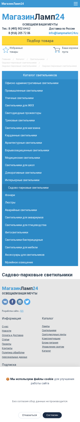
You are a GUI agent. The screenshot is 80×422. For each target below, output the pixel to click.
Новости (6, 330)
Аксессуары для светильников (24, 254)
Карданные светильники (21, 135)
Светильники (37, 59)
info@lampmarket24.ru (63, 33)
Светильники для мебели (21, 247)
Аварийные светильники (21, 210)
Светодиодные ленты (54, 334)
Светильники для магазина (22, 128)
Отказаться (29, 415)
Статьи (5, 339)
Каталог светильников (40, 75)
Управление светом (53, 346)
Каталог (20, 59)
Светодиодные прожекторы (23, 113)
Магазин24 (33, 19)
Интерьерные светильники (22, 180)
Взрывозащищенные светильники (27, 150)
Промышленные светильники (24, 90)
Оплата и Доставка (12, 335)
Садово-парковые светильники (19, 62)
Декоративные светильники (23, 172)
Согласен (52, 415)
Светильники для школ (20, 165)
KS (21, 311)
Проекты (6, 344)
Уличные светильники (19, 98)
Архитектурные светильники (23, 142)
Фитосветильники (16, 232)
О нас (5, 326)
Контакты (7, 348)
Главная (6, 59)
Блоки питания (50, 342)
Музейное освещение (19, 262)
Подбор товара (40, 40)
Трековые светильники (20, 120)
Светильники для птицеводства (25, 225)
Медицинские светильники (22, 157)
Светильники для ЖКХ (19, 105)
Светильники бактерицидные (24, 239)
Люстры (10, 202)
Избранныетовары (16, 49)
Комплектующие (51, 338)
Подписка (9, 365)
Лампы (46, 326)
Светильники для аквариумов (24, 217)
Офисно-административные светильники (31, 83)
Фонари (10, 195)
